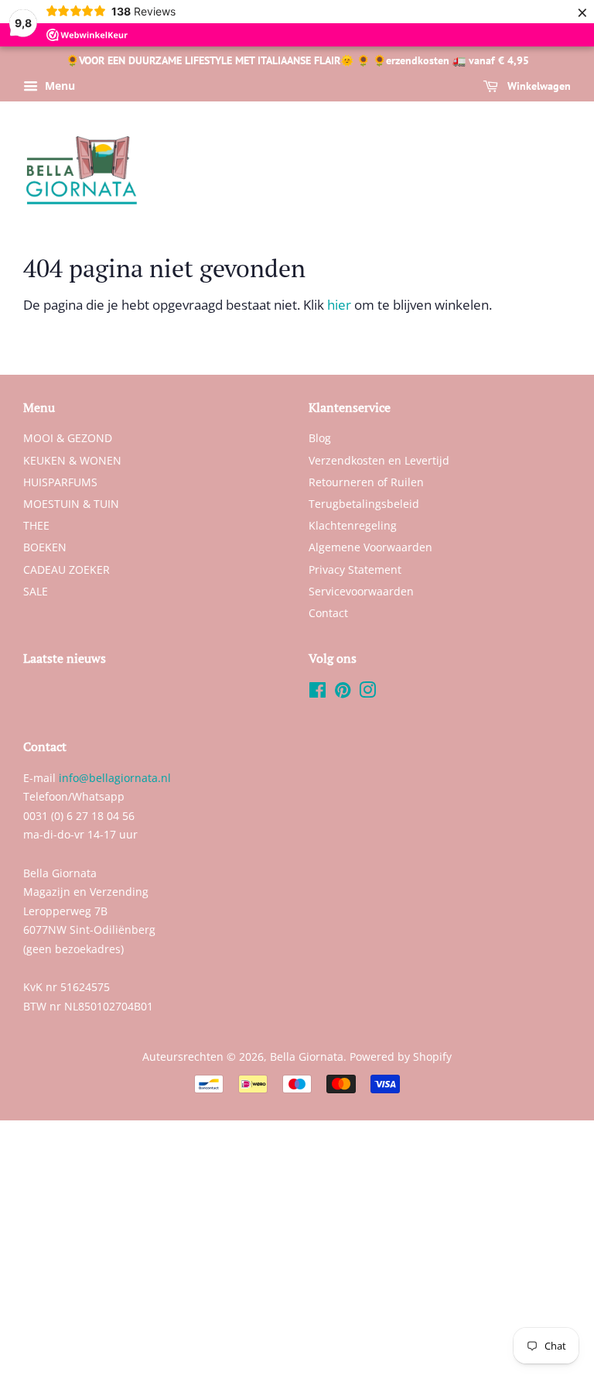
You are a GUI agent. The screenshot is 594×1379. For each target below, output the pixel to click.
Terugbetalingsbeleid (364, 503)
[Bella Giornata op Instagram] (367, 692)
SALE (35, 591)
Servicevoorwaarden (361, 591)
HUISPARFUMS (60, 482)
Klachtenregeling (353, 525)
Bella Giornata (306, 1056)
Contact (328, 612)
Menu (58, 85)
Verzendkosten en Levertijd (379, 460)
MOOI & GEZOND (67, 438)
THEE (36, 525)
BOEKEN (45, 547)
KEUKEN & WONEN (72, 460)
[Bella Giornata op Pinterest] (342, 692)
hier (339, 305)
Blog (320, 438)
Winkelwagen (537, 86)
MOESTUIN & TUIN (71, 503)
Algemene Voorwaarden (370, 547)
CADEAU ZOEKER (66, 569)
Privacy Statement (355, 569)
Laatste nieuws (64, 658)
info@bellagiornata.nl (115, 777)
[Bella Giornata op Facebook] (317, 692)
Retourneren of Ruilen (366, 482)
